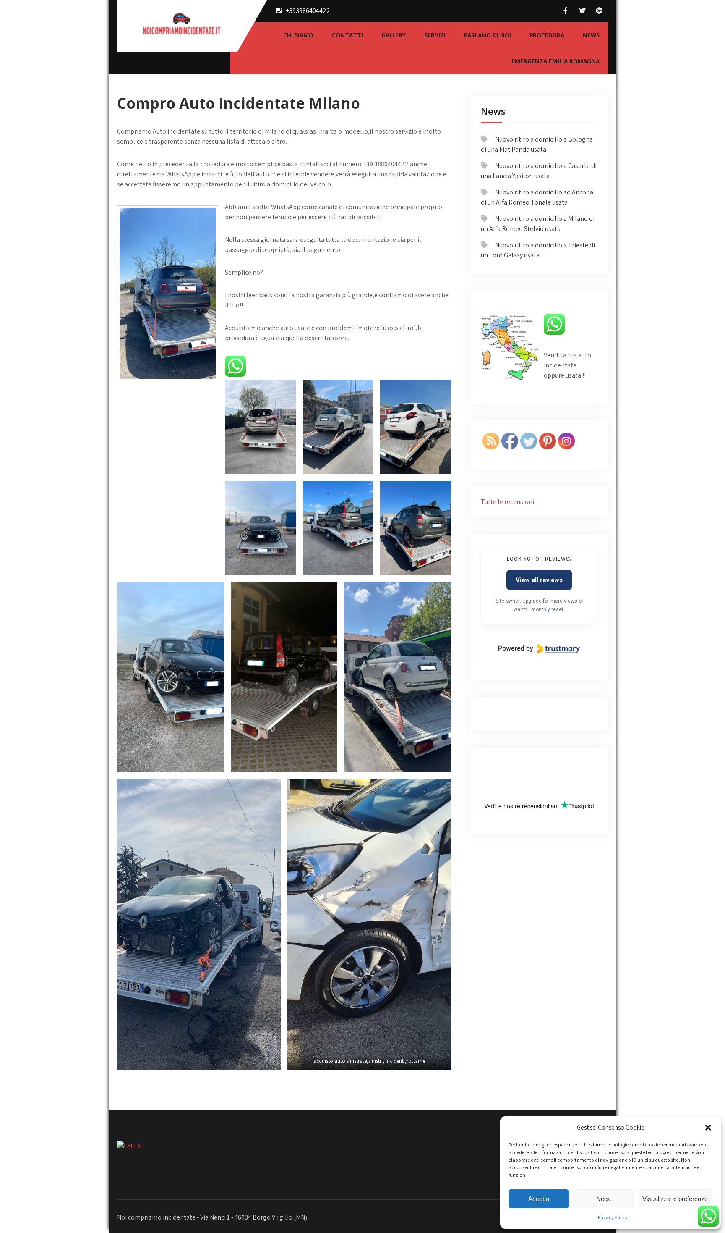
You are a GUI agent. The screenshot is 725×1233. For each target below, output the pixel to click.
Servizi (435, 35)
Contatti (347, 35)
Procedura (546, 35)
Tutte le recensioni (507, 501)
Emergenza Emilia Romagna (555, 61)
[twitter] (582, 10)
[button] (708, 1127)
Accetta (538, 1198)
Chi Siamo (298, 35)
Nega (603, 1198)
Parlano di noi (487, 35)
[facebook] (565, 10)
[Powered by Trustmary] (539, 649)
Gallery (393, 35)
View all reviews (539, 580)
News (591, 35)
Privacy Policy (613, 1217)
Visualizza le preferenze (675, 1198)
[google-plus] (599, 10)
